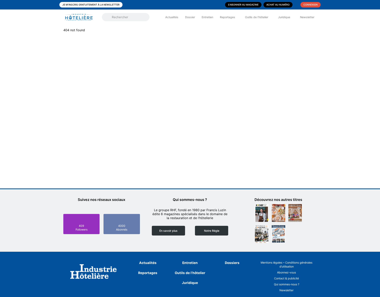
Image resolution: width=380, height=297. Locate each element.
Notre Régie (211, 230)
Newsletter (307, 17)
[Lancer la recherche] (108, 17)
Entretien (207, 17)
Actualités (171, 17)
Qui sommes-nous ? (286, 284)
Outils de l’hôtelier (256, 17)
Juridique (284, 17)
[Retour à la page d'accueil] (93, 272)
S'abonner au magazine (243, 4)
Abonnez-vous (286, 272)
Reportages (227, 17)
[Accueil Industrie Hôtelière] (81, 17)
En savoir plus (168, 230)
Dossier (190, 17)
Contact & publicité (286, 278)
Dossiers (232, 263)
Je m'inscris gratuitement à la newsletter (91, 4)
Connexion (310, 4)
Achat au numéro (278, 4)
